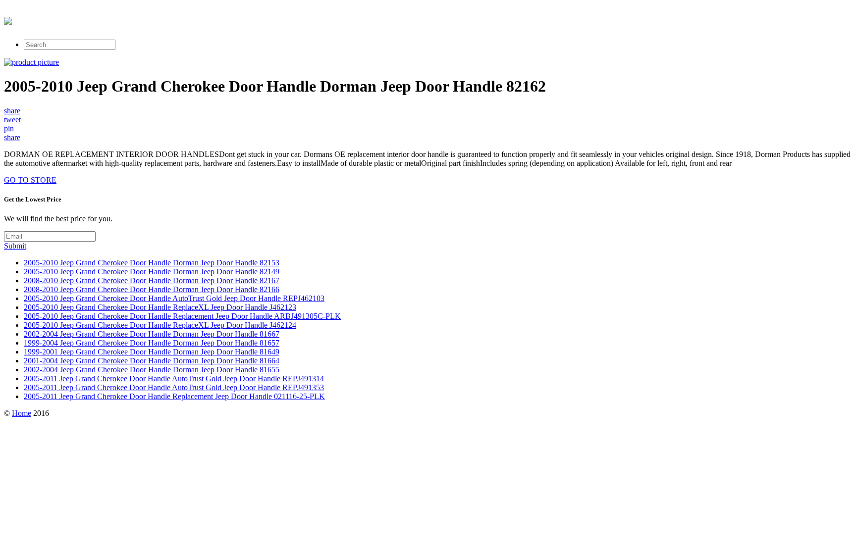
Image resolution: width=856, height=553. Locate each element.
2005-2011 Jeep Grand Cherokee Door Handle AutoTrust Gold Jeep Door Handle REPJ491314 (174, 378)
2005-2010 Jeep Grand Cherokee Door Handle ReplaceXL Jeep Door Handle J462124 (160, 325)
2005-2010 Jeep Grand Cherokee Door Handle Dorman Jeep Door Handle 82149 (151, 271)
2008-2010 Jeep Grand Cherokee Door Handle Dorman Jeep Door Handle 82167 (151, 280)
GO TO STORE (30, 180)
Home (21, 413)
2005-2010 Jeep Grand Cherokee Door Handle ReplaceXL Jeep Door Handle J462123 (160, 307)
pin (9, 128)
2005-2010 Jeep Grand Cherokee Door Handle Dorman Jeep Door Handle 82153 (151, 262)
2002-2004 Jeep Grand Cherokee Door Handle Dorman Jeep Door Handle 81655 (151, 369)
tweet (12, 119)
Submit (15, 246)
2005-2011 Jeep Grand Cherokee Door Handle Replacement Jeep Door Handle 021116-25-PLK (174, 396)
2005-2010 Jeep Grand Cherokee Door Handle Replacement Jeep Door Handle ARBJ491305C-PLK (182, 316)
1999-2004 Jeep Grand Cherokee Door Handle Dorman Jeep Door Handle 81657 (151, 343)
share (12, 110)
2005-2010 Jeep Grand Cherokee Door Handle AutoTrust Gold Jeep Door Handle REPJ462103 (174, 298)
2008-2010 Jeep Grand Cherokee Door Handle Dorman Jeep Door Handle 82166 (151, 289)
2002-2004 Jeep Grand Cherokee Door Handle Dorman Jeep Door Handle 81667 (151, 334)
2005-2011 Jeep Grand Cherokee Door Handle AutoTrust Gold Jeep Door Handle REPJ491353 (174, 387)
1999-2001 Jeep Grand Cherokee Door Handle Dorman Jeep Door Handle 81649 (151, 352)
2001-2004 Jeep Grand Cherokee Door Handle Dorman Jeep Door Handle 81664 (151, 360)
